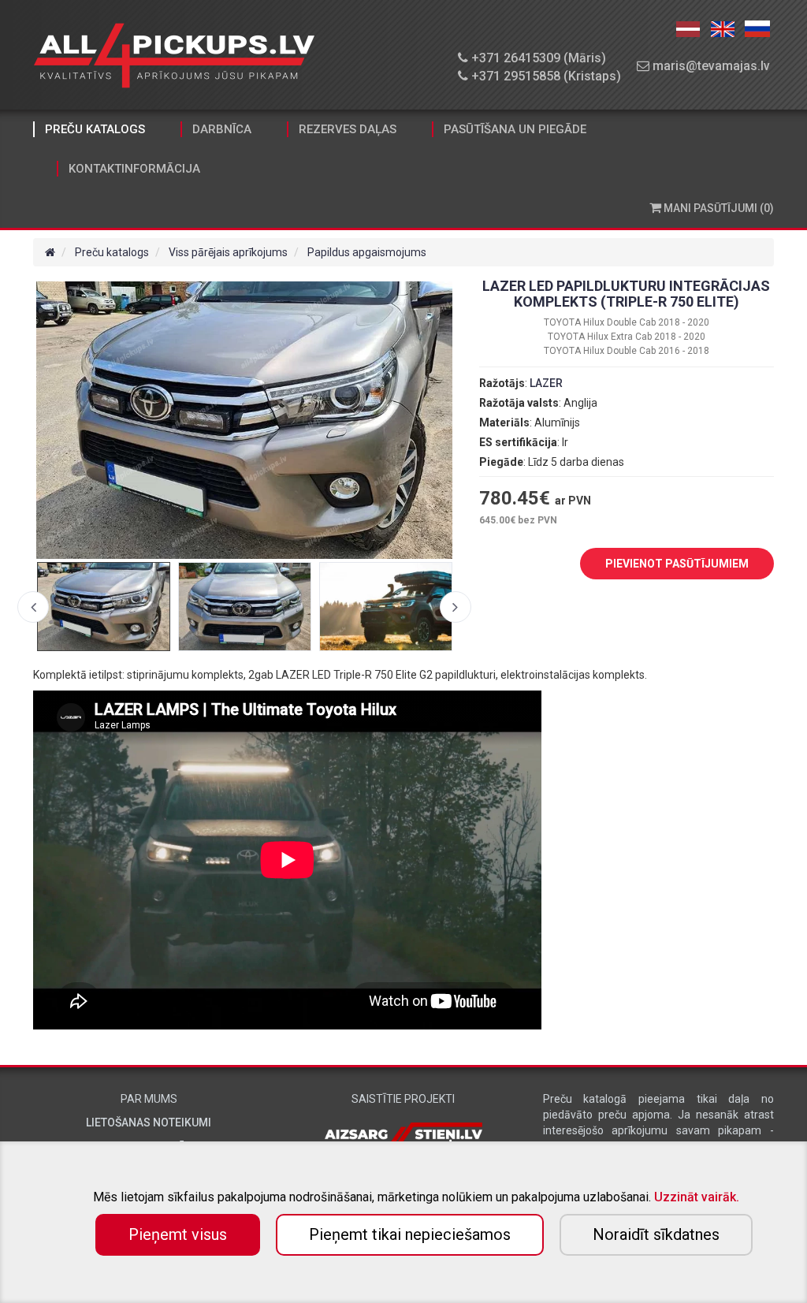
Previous (33, 607)
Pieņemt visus (177, 1234)
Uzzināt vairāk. (696, 1196)
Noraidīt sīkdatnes (656, 1234)
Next (455, 607)
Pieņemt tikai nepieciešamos (410, 1234)
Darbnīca (221, 129)
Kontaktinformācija (134, 169)
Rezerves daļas (347, 129)
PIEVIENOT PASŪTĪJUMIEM (677, 563)
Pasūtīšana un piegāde (515, 129)
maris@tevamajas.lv (709, 65)
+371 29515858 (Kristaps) (544, 76)
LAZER (546, 383)
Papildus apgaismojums (366, 252)
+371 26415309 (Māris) (537, 57)
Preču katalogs (95, 129)
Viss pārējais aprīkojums (228, 252)
